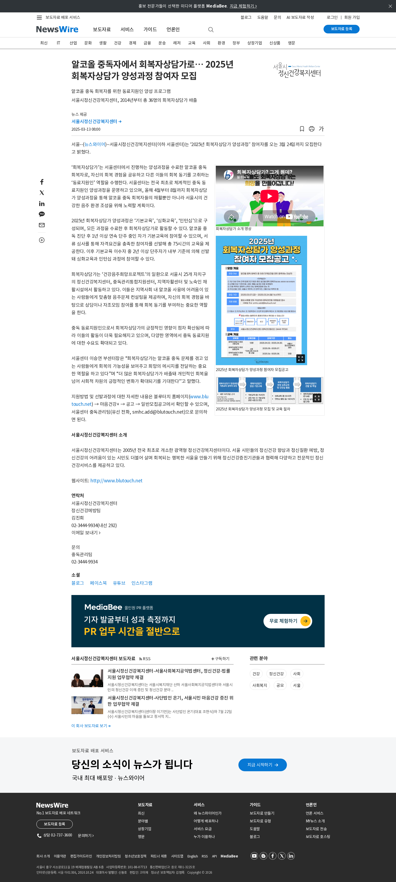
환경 (221, 43)
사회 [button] (296, 673)
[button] (302, 129)
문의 (277, 17)
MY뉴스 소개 (315, 821)
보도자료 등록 (341, 28)
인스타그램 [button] (141, 583)
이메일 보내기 (85, 533)
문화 (88, 43)
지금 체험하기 (243, 6)
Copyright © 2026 (199, 872)
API (214, 856)
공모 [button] (280, 685)
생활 (102, 43)
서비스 (127, 29)
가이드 (150, 29)
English (192, 856)
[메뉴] (40, 17)
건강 (117, 43)
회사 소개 (43, 856)
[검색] (211, 30)
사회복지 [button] (259, 685)
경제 (132, 43)
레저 (176, 43)
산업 (73, 43)
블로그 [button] (77, 583)
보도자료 (102, 29)
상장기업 (254, 43)
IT (58, 43)
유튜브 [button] (119, 583)
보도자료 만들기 (262, 813)
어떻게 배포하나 (206, 821)
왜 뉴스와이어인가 (208, 813)
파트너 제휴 (159, 856)
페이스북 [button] (98, 583)
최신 (43, 43)
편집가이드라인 (81, 856)
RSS (147, 658)
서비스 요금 (202, 828)
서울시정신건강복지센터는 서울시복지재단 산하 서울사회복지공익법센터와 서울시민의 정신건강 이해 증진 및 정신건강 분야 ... (169, 687)
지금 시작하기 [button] (260, 764)
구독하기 (222, 658)
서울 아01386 (67, 872)
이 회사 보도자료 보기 (90, 725)
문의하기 (85, 835)
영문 (291, 43)
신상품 (274, 43)
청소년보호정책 (136, 856)
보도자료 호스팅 (318, 836)
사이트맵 (177, 856)
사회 (206, 43)
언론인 (173, 29)
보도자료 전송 (316, 828)
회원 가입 (352, 17)
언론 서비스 (315, 813)
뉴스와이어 (94, 144)
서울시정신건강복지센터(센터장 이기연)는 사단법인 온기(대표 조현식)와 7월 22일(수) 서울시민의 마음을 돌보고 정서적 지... (169, 714)
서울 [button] (296, 685)
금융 (147, 43)
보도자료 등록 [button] (54, 824)
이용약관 (60, 856)
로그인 (332, 17)
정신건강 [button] (276, 673)
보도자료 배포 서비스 (63, 17)
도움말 (262, 17)
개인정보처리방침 (108, 856)
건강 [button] (256, 673)
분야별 (143, 821)
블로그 (246, 17)
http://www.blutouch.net (116, 481)
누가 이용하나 (204, 836)
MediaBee (229, 856)
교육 (191, 43)
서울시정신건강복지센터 (96, 121)
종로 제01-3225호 (183, 867)
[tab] (164, 804)
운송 (162, 43)
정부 (236, 43)
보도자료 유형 (260, 821)
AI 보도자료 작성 (300, 17)
